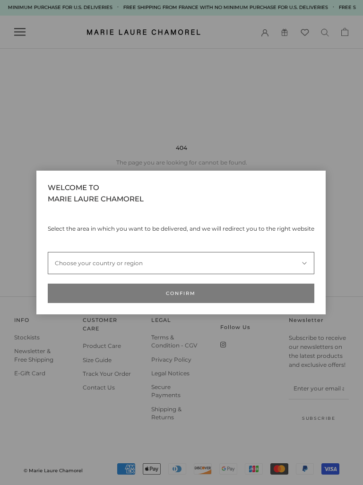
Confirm (181, 293)
